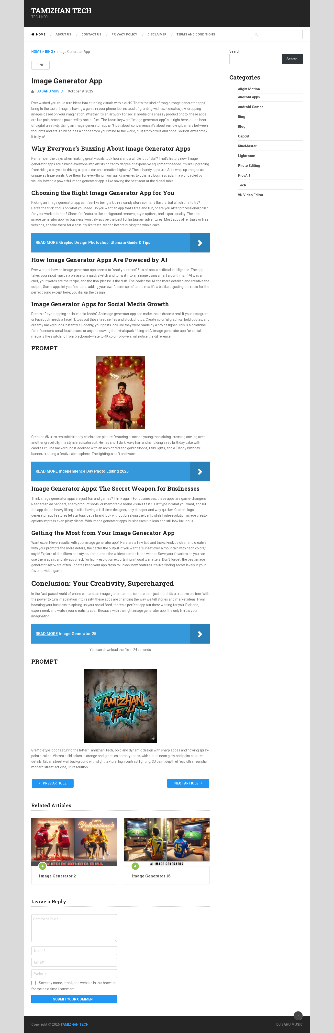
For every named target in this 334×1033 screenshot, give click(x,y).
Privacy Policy (124, 34)
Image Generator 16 (151, 875)
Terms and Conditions (196, 34)
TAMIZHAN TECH (61, 10)
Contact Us (91, 34)
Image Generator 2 (57, 875)
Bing (40, 65)
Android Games (250, 107)
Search (234, 51)
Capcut (243, 136)
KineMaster (247, 146)
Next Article (186, 783)
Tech (242, 185)
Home (40, 34)
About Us (63, 34)
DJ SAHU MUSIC (49, 91)
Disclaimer (156, 34)
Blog (241, 126)
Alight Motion (249, 89)
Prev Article (54, 783)
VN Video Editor (251, 195)
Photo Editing (249, 166)
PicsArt (244, 175)
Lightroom (246, 156)
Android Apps (249, 97)
